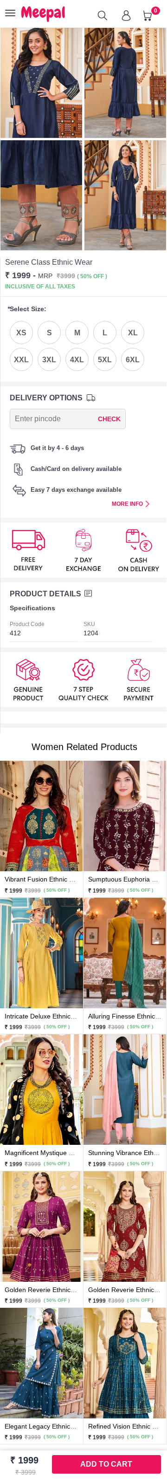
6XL (133, 360)
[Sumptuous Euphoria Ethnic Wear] (125, 815)
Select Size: (26, 309)
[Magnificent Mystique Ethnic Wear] (41, 1089)
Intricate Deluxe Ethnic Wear (46, 1016)
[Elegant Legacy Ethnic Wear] (41, 1362)
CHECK (109, 419)
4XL (77, 360)
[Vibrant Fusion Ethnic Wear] (41, 815)
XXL (21, 360)
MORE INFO (127, 504)
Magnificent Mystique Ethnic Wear (54, 1152)
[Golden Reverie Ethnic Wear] (41, 1225)
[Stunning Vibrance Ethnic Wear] (125, 1089)
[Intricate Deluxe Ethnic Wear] (41, 952)
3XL (49, 360)
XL (133, 333)
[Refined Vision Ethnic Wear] (125, 1362)
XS (21, 333)
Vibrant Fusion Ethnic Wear (45, 879)
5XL (105, 360)
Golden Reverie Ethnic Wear (46, 1289)
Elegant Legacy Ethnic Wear (46, 1426)
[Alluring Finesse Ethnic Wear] (125, 952)
